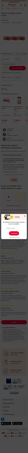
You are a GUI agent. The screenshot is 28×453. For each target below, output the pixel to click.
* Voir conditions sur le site (14, 237)
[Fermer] (25, 216)
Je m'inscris (14, 233)
